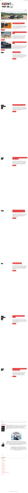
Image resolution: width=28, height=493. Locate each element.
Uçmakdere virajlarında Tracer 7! (18, 23)
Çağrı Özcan (19, 44)
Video (2, 108)
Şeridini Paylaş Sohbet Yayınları (5, 472)
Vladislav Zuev (20, 264)
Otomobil (2, 32)
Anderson (17, 491)
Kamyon (3, 464)
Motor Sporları (3, 467)
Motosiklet (2, 23)
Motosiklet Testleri (3, 106)
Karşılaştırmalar (3, 465)
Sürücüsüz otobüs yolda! (17, 263)
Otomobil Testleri (3, 317)
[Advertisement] (14, 481)
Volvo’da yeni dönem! (16, 52)
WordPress (14, 491)
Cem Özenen (19, 24)
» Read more (14, 58)
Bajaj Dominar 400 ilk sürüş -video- (19, 104)
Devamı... (9, 428)
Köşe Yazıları (3, 466)
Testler (2, 107)
